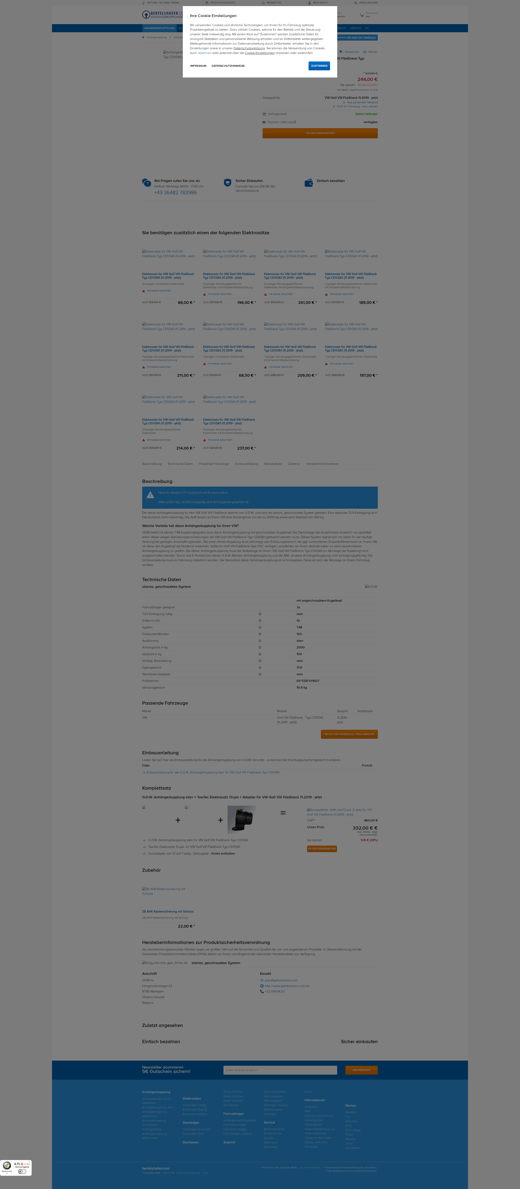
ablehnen (204, 53)
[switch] (22, 1171)
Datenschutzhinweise (228, 66)
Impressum (198, 66)
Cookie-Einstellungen (260, 53)
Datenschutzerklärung (249, 48)
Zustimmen (319, 66)
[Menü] (29, 1162)
